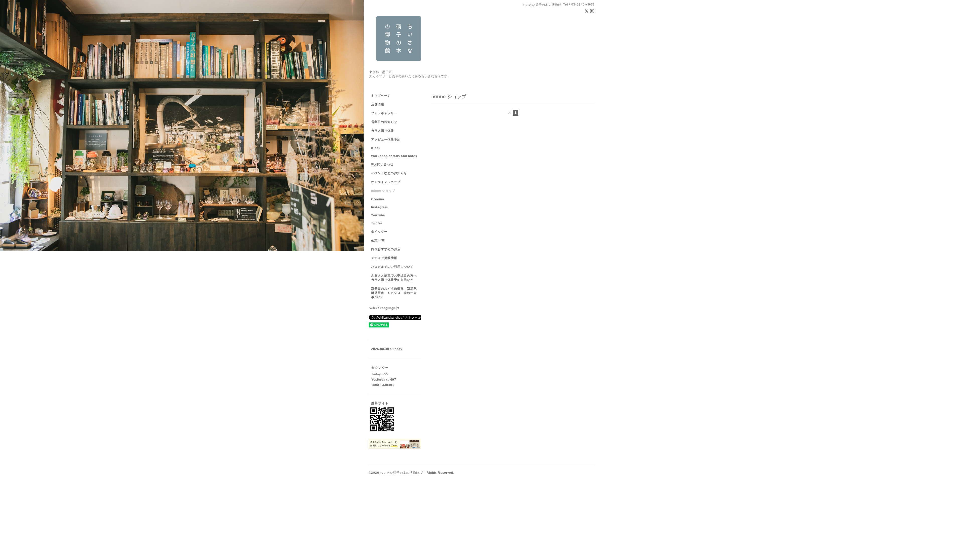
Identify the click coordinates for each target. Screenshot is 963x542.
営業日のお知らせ (384, 122)
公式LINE (378, 240)
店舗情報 (377, 104)
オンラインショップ (385, 182)
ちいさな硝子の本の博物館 (399, 473)
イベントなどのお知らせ (389, 173)
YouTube (378, 215)
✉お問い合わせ (382, 164)
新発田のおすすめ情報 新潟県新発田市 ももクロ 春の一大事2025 (394, 293)
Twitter (376, 223)
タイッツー (379, 231)
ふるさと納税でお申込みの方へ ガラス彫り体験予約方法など (395, 278)
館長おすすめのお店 (385, 249)
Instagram (379, 207)
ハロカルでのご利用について (392, 266)
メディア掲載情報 (384, 258)
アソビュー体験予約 (385, 139)
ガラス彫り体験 (382, 130)
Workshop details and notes (394, 156)
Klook (376, 148)
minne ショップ (383, 190)
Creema (377, 199)
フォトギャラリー (384, 113)
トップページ (381, 95)
